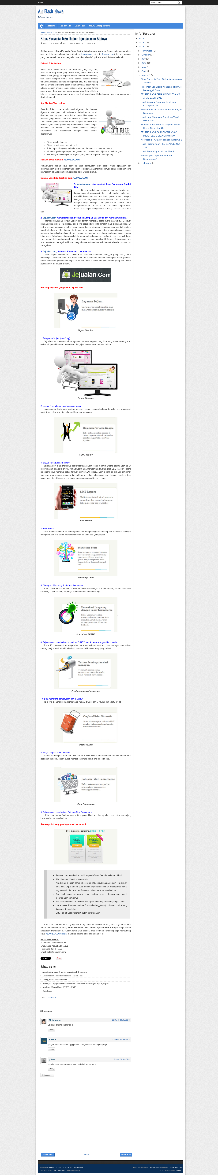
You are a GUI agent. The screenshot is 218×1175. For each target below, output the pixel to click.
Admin (52, 1039)
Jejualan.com (87, 54)
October (146, 54)
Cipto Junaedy (47, 991)
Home (40, 2)
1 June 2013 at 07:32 (122, 1059)
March (145, 75)
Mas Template (176, 1167)
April (144, 71)
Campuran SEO (53, 1167)
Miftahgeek (55, 1020)
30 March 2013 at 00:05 (121, 1020)
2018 (142, 38)
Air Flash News (50, 11)
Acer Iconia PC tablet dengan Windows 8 (161, 139)
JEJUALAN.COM (72, 160)
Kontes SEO (51, 32)
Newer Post (48, 1154)
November (147, 50)
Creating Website (155, 1167)
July (144, 59)
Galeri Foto (80, 26)
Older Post (126, 1154)
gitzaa (52, 1059)
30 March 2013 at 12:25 (121, 1039)
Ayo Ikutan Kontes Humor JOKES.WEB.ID (59, 987)
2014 (142, 42)
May (144, 67)
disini (64, 934)
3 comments (89, 43)
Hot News (51, 26)
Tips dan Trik (65, 26)
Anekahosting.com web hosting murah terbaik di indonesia (64, 972)
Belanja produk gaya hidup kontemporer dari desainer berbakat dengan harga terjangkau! (75, 983)
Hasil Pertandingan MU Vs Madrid (158, 151)
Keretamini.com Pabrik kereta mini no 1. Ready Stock (62, 976)
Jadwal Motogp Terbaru (99, 26)
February (146, 163)
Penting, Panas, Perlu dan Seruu (54, 980)
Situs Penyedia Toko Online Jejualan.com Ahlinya (74, 38)
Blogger (179, 1170)
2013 (142, 46)
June (144, 63)
